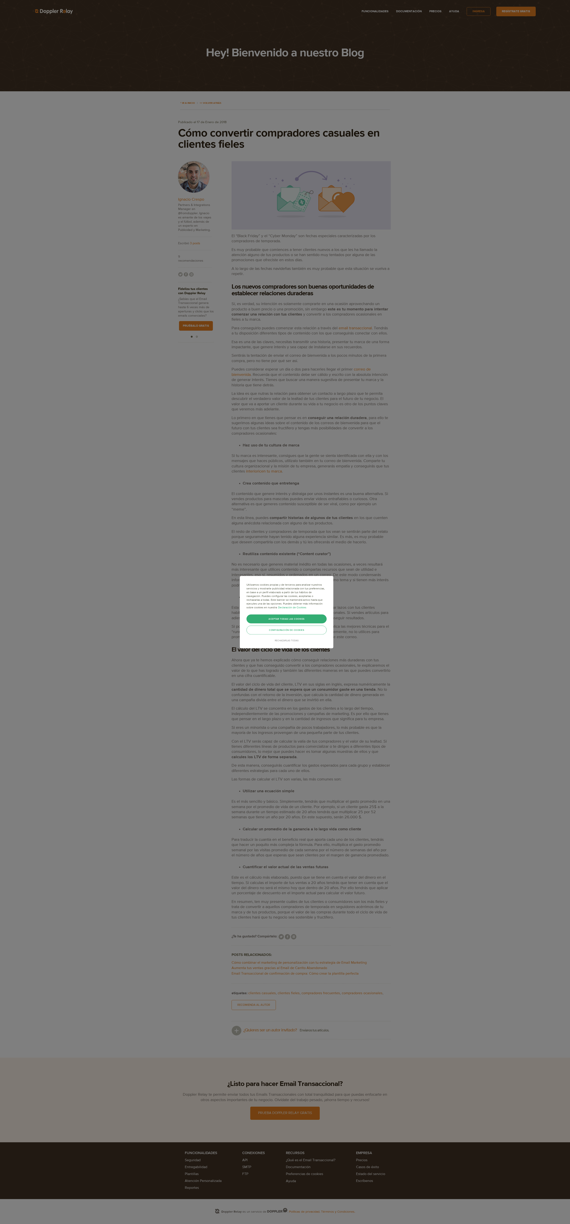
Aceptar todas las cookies (287, 618)
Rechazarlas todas (287, 640)
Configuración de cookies (286, 630)
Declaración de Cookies (292, 607)
